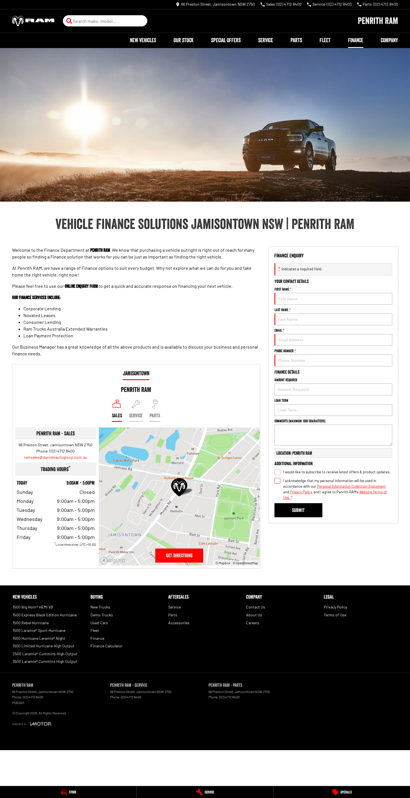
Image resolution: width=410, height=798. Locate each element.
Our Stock (184, 40)
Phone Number (285, 351)
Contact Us (255, 607)
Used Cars (99, 622)
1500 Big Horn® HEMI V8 (33, 607)
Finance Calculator (106, 645)
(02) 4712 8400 (62, 451)
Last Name (282, 309)
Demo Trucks (101, 614)
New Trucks (100, 607)
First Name (283, 289)
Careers (252, 622)
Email (279, 330)
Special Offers (226, 40)
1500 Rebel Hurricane (31, 622)
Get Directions (179, 555)
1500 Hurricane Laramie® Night (39, 638)
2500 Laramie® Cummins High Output (45, 653)
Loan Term (281, 400)
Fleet (325, 40)
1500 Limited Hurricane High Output (43, 645)
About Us (254, 614)
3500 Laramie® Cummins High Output (45, 661)
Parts (296, 40)
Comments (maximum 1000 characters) (299, 421)
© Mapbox (223, 563)
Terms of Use (335, 614)
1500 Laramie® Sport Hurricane (39, 630)
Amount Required (285, 380)
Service (265, 40)
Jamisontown (136, 373)
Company (389, 40)
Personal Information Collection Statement (351, 486)
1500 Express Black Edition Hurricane (45, 614)
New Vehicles (143, 40)
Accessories (178, 622)
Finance (355, 40)
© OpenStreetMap (245, 563)
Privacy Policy (301, 492)
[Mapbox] (114, 560)
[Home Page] (33, 21)
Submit (298, 510)
